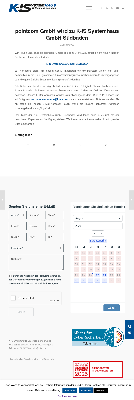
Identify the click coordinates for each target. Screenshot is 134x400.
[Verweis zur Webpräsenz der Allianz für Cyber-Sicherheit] (98, 346)
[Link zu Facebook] (101, 8)
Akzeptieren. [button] (70, 390)
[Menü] (87, 8)
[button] (97, 275)
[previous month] (95, 233)
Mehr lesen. (101, 390)
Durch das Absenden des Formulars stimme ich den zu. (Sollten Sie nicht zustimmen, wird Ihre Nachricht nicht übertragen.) (35, 279)
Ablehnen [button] (86, 390)
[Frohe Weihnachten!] (2, 200)
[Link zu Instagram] (112, 8)
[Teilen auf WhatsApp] (80, 145)
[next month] (101, 233)
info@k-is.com (40, 348)
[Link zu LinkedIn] (122, 8)
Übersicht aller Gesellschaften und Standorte (31, 359)
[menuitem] (87, 8)
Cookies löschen (67, 396)
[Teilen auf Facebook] (28, 145)
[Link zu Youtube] (117, 8)
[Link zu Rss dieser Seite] (107, 8)
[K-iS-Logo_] (32, 8)
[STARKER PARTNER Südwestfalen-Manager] (98, 376)
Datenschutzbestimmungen (26, 279)
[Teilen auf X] (54, 145)
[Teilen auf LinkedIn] (106, 145)
